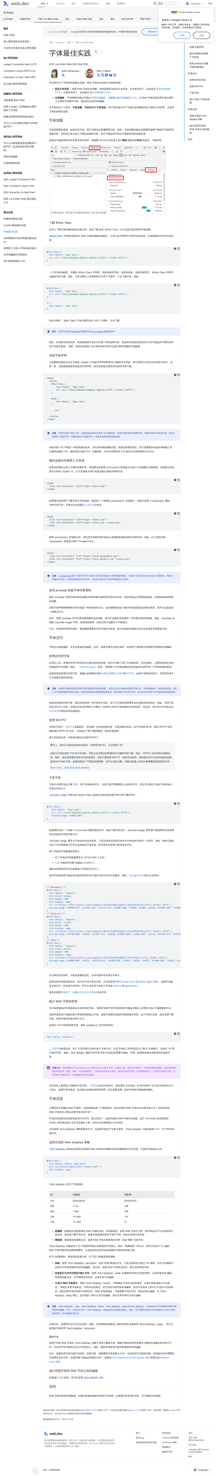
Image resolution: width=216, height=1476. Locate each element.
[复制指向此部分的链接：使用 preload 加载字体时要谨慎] (93, 590)
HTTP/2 (130, 673)
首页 (51, 42)
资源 (43, 3)
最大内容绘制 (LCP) (100, 92)
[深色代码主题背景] (175, 248)
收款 (101, 19)
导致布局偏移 (98, 97)
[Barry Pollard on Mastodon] (106, 76)
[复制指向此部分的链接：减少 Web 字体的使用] (80, 1001)
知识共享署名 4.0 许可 (88, 1410)
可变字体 (94, 1085)
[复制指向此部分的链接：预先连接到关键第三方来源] (87, 461)
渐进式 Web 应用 (84, 19)
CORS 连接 (91, 504)
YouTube (192, 1444)
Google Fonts (65, 575)
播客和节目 (167, 1451)
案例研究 (121, 3)
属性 (94, 1377)
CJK (57, 862)
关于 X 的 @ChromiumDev (196, 1438)
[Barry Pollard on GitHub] (102, 76)
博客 (108, 3)
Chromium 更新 (169, 1442)
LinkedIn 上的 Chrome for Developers (199, 1450)
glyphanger (131, 985)
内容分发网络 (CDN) (112, 673)
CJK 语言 (54, 711)
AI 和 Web (8, 19)
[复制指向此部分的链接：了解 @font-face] (74, 223)
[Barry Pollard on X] (98, 76)
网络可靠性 (145, 19)
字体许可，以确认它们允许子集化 (78, 992)
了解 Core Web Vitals (47, 19)
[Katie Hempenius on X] (63, 76)
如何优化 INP (127, 19)
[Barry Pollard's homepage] (114, 76)
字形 (75, 784)
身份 (67, 19)
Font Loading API (98, 331)
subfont (117, 985)
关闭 (182, 35)
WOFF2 (70, 726)
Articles (9, 13)
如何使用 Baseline (91, 3)
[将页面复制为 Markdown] (96, 51)
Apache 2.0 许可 (135, 1410)
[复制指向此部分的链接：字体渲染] (65, 1099)
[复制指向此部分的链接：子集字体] (63, 778)
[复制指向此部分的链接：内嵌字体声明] (69, 355)
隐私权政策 (55, 1470)
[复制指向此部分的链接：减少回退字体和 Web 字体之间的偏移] (100, 1371)
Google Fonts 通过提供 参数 (138, 981)
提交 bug (140, 1437)
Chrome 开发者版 (170, 1437)
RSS (190, 1456)
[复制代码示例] (178, 248)
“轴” (170, 1048)
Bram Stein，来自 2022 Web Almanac (70, 767)
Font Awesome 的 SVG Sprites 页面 (131, 1357)
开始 (201, 35)
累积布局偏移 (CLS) (126, 97)
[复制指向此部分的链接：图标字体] (61, 1337)
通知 (112, 19)
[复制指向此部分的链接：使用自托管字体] (72, 656)
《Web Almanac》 (87, 667)
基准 (73, 3)
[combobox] (166, 3)
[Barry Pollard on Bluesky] (110, 76)
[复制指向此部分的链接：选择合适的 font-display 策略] (92, 1142)
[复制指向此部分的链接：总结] (58, 1387)
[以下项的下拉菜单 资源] (49, 3)
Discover (60, 3)
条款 (45, 1470)
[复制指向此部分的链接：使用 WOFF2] (68, 720)
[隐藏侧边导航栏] (35, 1471)
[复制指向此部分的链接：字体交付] (65, 638)
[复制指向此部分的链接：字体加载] (65, 120)
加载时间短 (25, 19)
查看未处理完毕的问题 (146, 1442)
